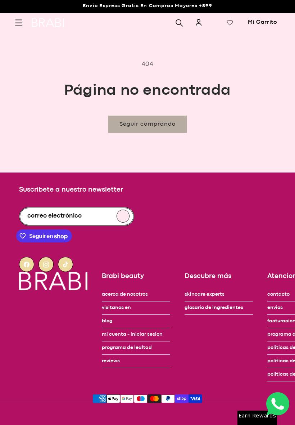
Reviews (111, 361)
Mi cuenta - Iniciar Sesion (132, 334)
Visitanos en (116, 308)
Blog (107, 321)
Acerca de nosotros (125, 294)
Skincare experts (204, 294)
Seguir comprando (147, 124)
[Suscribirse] (123, 216)
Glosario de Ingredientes (214, 308)
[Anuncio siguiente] (20, 19)
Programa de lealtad (127, 348)
